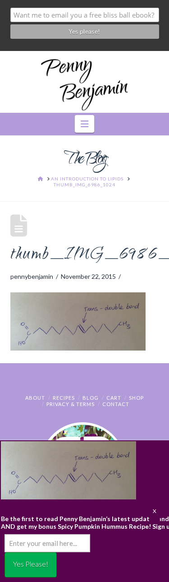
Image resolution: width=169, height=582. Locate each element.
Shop (136, 398)
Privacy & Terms (70, 404)
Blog (90, 398)
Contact (115, 404)
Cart (113, 398)
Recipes (64, 398)
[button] (84, 124)
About (35, 398)
